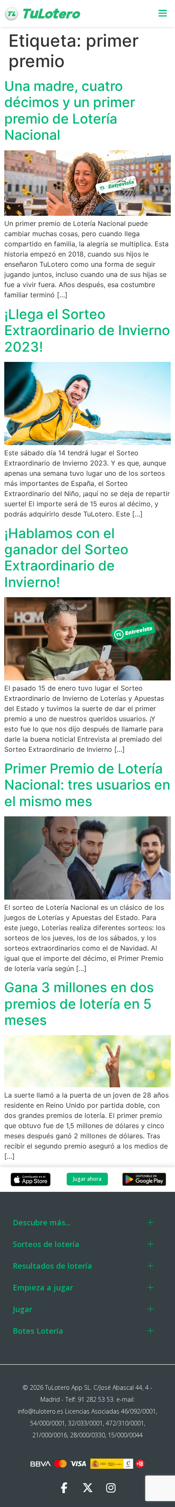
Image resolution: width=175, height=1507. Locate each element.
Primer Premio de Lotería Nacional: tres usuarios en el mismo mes (87, 785)
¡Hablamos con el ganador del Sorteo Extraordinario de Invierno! (66, 557)
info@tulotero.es (40, 1411)
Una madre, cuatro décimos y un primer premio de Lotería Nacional (69, 110)
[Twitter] (87, 1488)
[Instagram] (110, 1488)
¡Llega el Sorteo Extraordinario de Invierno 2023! (87, 330)
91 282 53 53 (95, 1399)
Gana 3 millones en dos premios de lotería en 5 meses (79, 1003)
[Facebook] (64, 1488)
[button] (157, 13)
